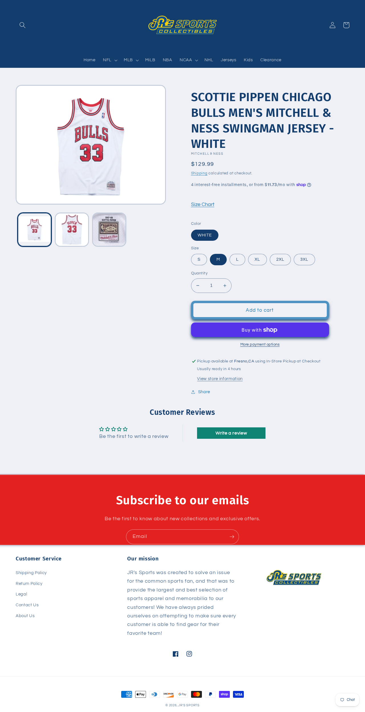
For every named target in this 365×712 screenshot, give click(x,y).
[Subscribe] (232, 536)
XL (257, 259)
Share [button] (204, 391)
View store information (220, 378)
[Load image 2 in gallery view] (72, 230)
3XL (304, 259)
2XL (280, 259)
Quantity (199, 273)
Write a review (231, 433)
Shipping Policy (31, 572)
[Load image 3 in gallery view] (109, 230)
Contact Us (27, 605)
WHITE (205, 235)
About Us (25, 615)
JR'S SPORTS (188, 705)
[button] (22, 25)
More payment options (260, 344)
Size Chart (202, 204)
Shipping (199, 173)
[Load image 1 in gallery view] (34, 230)
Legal (21, 594)
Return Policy (29, 583)
